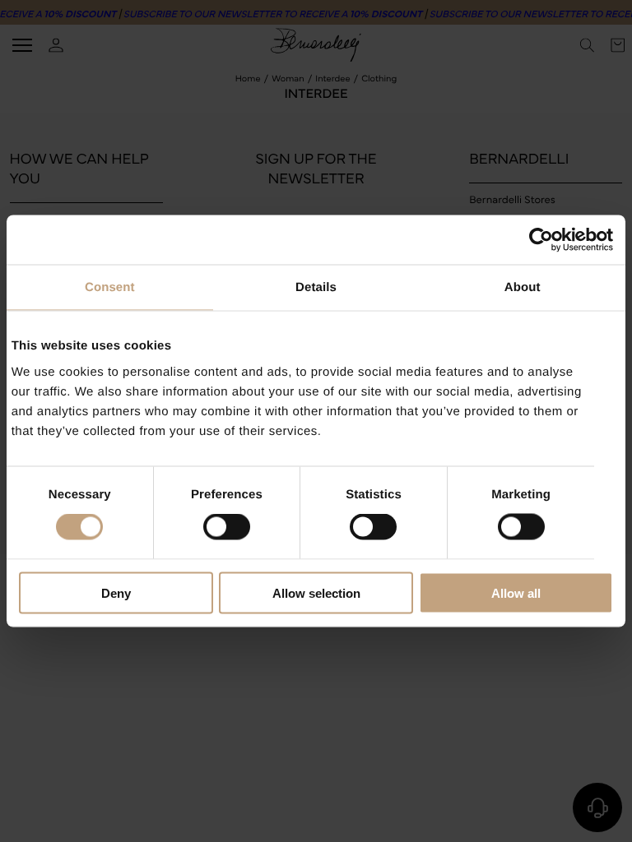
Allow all (516, 592)
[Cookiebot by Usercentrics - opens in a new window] (541, 240)
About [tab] (522, 287)
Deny (116, 592)
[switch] (226, 527)
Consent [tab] (110, 287)
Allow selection (316, 592)
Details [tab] (316, 287)
